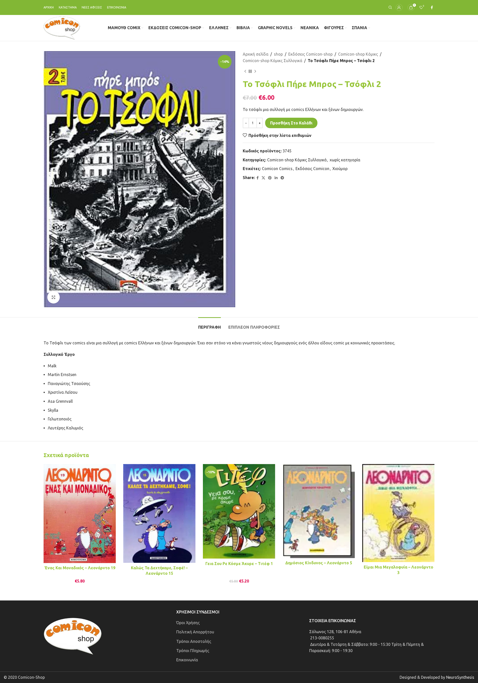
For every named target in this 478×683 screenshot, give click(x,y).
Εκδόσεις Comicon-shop (310, 54)
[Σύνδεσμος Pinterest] (270, 178)
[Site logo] (62, 27)
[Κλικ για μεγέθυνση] (53, 297)
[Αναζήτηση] (389, 7)
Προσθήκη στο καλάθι (291, 123)
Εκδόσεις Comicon (312, 168)
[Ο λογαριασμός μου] (399, 7)
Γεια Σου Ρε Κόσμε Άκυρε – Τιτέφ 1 (239, 563)
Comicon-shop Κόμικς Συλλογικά (272, 60)
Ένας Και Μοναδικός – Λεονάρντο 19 (79, 568)
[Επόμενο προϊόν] (255, 71)
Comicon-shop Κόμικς (358, 54)
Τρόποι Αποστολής (193, 641)
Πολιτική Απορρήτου (195, 632)
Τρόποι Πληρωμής (192, 650)
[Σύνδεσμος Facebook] (431, 7)
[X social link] (263, 178)
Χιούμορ (340, 168)
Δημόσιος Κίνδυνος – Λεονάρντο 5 (318, 563)
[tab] (209, 324)
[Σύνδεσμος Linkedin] (276, 178)
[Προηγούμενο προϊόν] (245, 71)
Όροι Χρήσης (188, 622)
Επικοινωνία (187, 660)
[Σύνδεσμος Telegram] (282, 178)
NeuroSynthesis (460, 677)
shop (278, 54)
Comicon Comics (277, 168)
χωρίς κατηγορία (345, 160)
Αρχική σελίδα (255, 54)
